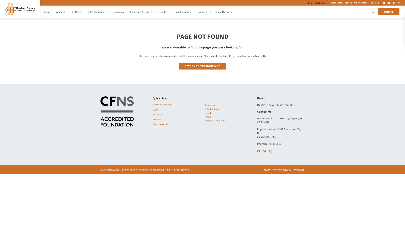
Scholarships (212, 109)
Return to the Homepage (202, 66)
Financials (158, 114)
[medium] (258, 151)
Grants (208, 112)
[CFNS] (117, 111)
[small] (384, 3)
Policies (157, 119)
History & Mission (162, 104)
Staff (155, 109)
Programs (210, 105)
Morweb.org (298, 169)
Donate (388, 11)
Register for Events (215, 120)
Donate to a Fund (162, 124)
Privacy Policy (270, 169)
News (208, 116)
